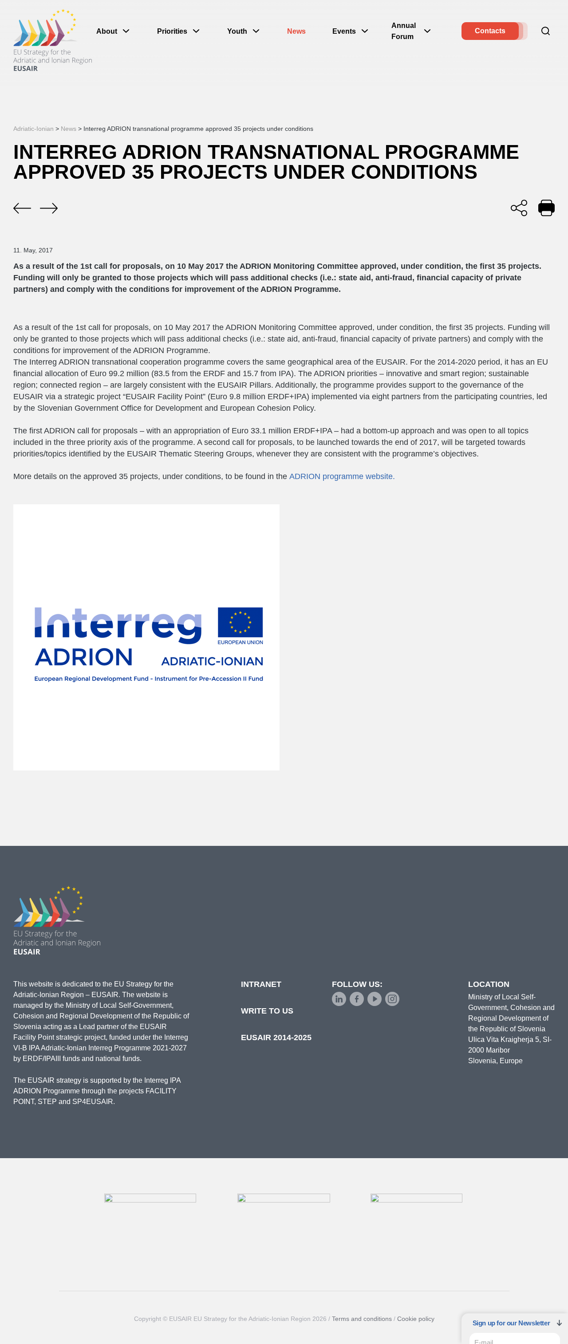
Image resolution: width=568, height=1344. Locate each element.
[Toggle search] (546, 31)
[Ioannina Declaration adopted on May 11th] (22, 208)
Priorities (172, 31)
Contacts (490, 31)
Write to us (267, 1010)
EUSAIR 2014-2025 (276, 1037)
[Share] (519, 208)
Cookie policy (415, 1318)
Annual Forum (403, 31)
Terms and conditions (362, 1318)
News (296, 31)
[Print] (546, 208)
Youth (237, 31)
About (106, 31)
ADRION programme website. (342, 476)
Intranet (261, 984)
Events (344, 31)
